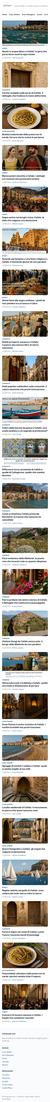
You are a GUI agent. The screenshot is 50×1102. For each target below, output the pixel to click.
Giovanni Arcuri (17, 265)
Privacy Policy (7, 1085)
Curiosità (6, 90)
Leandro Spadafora (19, 99)
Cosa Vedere (14, 14)
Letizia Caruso (17, 523)
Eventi (39, 14)
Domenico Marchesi (19, 182)
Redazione (6, 1078)
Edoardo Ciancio (18, 689)
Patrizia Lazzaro (17, 58)
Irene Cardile (16, 434)
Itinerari (5, 555)
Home (4, 14)
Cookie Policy (7, 1088)
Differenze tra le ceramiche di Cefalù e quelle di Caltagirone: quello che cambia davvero (23, 472)
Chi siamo (5, 1075)
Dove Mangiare (28, 14)
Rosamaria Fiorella (18, 479)
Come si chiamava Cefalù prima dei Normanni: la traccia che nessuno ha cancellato (21, 517)
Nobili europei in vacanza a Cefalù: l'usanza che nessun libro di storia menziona (20, 345)
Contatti (5, 1081)
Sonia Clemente (17, 141)
